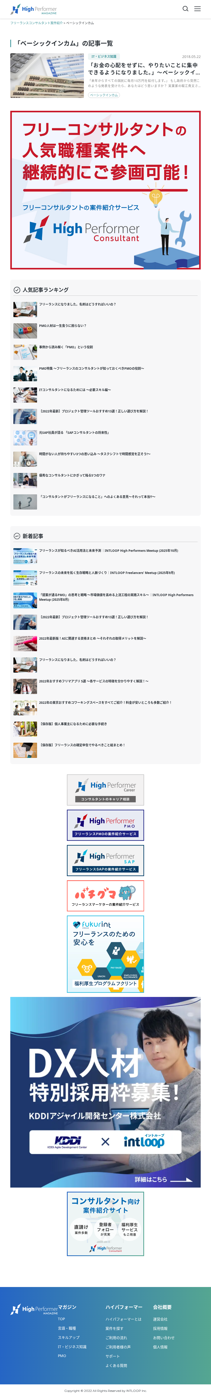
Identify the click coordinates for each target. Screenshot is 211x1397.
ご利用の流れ (116, 1337)
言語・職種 (67, 1328)
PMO (62, 1355)
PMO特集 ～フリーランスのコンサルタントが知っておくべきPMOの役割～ (91, 368)
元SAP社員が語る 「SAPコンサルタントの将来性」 (74, 432)
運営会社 (160, 1319)
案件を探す (115, 1328)
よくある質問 (116, 1365)
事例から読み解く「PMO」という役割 (66, 347)
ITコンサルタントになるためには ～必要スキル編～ (75, 390)
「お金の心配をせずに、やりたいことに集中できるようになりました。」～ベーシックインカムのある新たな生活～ (143, 72)
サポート (113, 1356)
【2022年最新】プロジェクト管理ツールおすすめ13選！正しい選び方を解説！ (94, 411)
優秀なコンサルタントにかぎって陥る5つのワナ (72, 475)
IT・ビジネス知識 (104, 56)
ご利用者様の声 (118, 1346)
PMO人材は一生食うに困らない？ (63, 326)
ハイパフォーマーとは (124, 1319)
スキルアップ (69, 1337)
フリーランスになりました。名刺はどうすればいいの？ (77, 304)
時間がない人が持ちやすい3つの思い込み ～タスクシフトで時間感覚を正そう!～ (95, 454)
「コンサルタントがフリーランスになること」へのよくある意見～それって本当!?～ (97, 497)
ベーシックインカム (104, 95)
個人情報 (160, 1346)
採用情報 (160, 1328)
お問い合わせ (164, 1337)
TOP (61, 1318)
